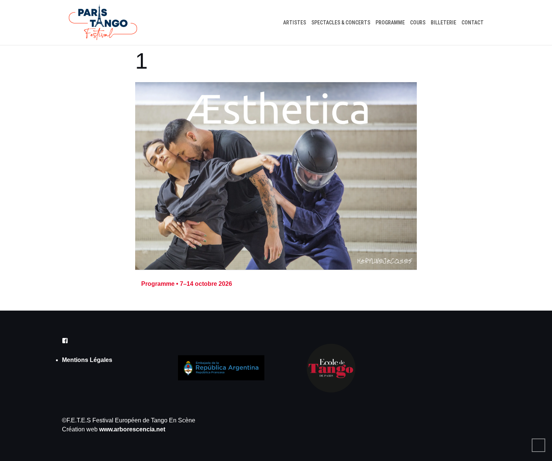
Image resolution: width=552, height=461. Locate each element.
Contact (473, 23)
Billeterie (443, 23)
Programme (390, 23)
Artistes (294, 23)
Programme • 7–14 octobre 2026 (186, 284)
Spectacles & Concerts (340, 23)
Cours (417, 23)
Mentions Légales (87, 360)
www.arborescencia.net (132, 429)
